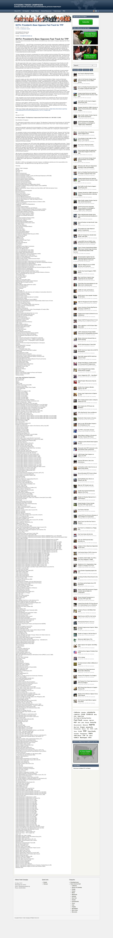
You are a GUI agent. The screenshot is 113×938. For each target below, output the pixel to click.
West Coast (75, 910)
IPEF (75, 722)
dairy (95, 714)
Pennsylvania (77, 729)
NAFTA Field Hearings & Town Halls (87, 344)
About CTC (17, 11)
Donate (45, 882)
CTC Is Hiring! (81, 657)
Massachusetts (78, 725)
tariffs (95, 729)
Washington (83, 737)
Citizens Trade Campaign (28, 4)
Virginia (74, 906)
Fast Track (78, 720)
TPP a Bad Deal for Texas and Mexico (87, 412)
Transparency (83, 733)
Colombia (83, 712)
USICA (91, 735)
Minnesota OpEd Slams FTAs (85, 639)
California (77, 712)
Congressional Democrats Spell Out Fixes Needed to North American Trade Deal (87, 95)
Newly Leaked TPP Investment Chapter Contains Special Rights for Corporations (88, 591)
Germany (85, 720)
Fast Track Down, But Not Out (85, 534)
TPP (85, 731)
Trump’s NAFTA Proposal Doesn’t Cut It (88, 320)
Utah (73, 905)
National (74, 896)
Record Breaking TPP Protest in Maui (87, 473)
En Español (26, 11)
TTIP (83, 735)
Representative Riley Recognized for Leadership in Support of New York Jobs (87, 152)
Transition (76, 733)
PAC (64, 11)
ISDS (79, 722)
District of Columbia (77, 887)
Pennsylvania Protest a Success (86, 621)
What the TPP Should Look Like (85, 485)
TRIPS (90, 733)
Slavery (84, 729)
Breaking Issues (25, 28)
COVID (83, 714)
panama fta (89, 727)
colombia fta (91, 712)
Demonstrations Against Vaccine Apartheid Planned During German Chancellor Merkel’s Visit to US (86, 258)
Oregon (82, 727)
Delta (75, 716)
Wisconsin (74, 912)
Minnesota (85, 725)
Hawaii (73, 891)
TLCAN (80, 731)
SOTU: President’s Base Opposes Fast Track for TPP (39, 25)
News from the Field (76, 884)
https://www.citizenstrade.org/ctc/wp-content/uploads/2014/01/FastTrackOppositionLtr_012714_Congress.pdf (41, 109)
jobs (82, 722)
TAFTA (91, 729)
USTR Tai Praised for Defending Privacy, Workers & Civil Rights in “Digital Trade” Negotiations (86, 123)
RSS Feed (94, 11)
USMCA (76, 737)
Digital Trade (81, 716)
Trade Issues (57, 11)
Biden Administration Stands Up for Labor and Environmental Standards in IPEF (87, 216)
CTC (18, 27)
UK (87, 735)
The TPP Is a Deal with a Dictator (86, 430)
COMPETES (77, 714)
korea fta (93, 722)
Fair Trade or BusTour (83, 509)
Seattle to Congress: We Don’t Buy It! (87, 633)
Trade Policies (35, 11)
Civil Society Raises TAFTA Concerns (87, 552)
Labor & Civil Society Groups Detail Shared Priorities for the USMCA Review (87, 81)
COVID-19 (89, 714)
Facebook (98, 11)
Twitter (96, 11)
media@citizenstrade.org (26, 36)
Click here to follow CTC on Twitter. (82, 768)
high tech (91, 720)
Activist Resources (46, 11)
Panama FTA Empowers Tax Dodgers (87, 675)
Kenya (87, 722)
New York (76, 727)
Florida (73, 889)
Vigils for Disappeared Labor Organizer (87, 301)
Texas (75, 731)
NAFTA (92, 725)
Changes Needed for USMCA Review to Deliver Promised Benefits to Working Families (88, 109)
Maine (73, 892)
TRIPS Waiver (77, 735)
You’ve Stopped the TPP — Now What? (87, 375)
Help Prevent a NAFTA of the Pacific (87, 616)
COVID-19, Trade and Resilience (86, 290)
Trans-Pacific (92, 731)
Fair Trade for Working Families (86, 73)
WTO (89, 737)
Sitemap (45, 884)
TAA (88, 729)
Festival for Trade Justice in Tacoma (87, 418)
